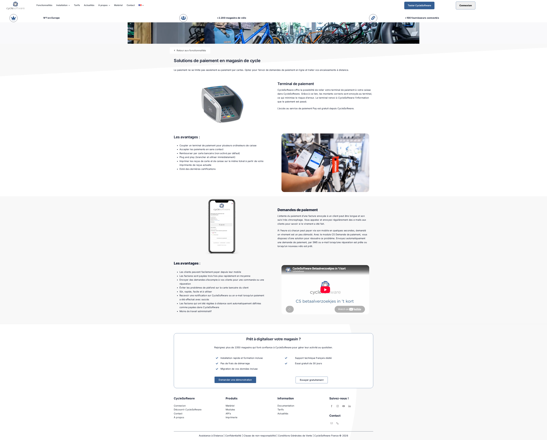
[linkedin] (349, 406)
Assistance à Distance (211, 435)
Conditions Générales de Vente (295, 435)
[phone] (337, 423)
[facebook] (331, 406)
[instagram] (337, 406)
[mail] (331, 423)
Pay (315, 108)
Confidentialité (233, 435)
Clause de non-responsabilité (259, 435)
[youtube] (343, 406)
